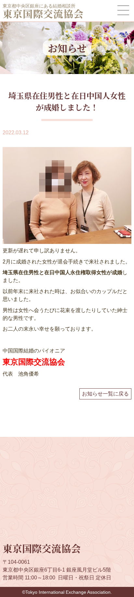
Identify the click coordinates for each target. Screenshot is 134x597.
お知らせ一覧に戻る (105, 393)
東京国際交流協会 (43, 13)
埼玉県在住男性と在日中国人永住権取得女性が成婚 (62, 272)
